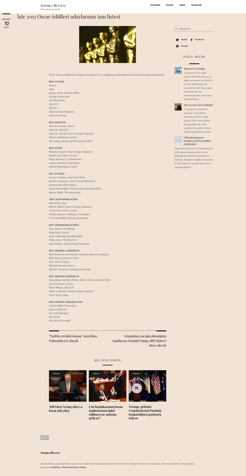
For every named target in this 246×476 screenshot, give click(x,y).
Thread (184, 46)
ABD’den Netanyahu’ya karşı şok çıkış (65, 409)
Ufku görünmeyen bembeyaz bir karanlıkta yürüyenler (197, 140)
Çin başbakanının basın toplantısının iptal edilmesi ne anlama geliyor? (106, 412)
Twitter (183, 39)
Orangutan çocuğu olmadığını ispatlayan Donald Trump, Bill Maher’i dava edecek (139, 340)
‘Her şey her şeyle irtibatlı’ (198, 104)
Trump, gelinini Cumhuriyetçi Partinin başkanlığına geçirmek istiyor (145, 412)
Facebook (199, 39)
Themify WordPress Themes (74, 467)
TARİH (182, 5)
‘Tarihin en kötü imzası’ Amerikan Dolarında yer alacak (73, 338)
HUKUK (170, 5)
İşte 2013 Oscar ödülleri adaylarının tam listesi (68, 16)
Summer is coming (194, 68)
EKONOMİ (155, 5)
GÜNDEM (56, 374)
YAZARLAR (196, 5)
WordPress (55, 467)
